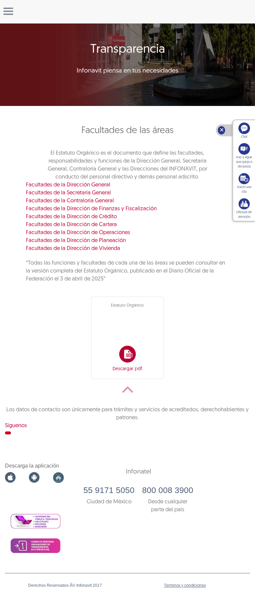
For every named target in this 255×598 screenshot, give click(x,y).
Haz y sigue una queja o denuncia (244, 162)
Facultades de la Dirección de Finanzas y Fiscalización (91, 209)
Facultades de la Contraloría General (70, 201)
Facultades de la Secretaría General (68, 193)
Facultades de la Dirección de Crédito (71, 217)
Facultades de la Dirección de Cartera (71, 224)
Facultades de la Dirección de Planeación (76, 240)
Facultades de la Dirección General (68, 185)
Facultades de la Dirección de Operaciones (78, 232)
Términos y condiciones (185, 586)
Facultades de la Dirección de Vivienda (73, 248)
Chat (244, 136)
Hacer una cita (244, 189)
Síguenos (16, 425)
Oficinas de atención (244, 215)
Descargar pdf (127, 369)
